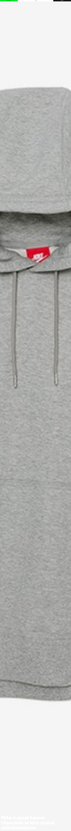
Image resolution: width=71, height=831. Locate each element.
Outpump (9, 0)
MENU (62, 0)
